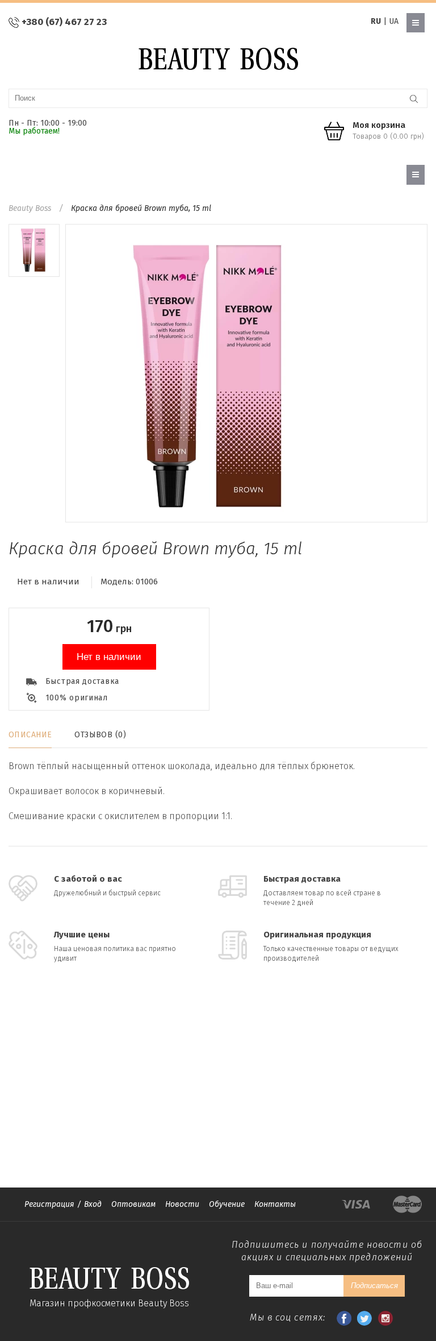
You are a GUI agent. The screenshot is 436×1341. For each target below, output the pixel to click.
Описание (30, 735)
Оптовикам (133, 1204)
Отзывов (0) (100, 735)
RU (376, 21)
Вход (93, 1204)
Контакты (275, 1204)
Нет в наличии (109, 656)
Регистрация (49, 1204)
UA (394, 21)
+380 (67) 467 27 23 (64, 22)
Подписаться (374, 1285)
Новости (182, 1204)
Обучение (227, 1204)
